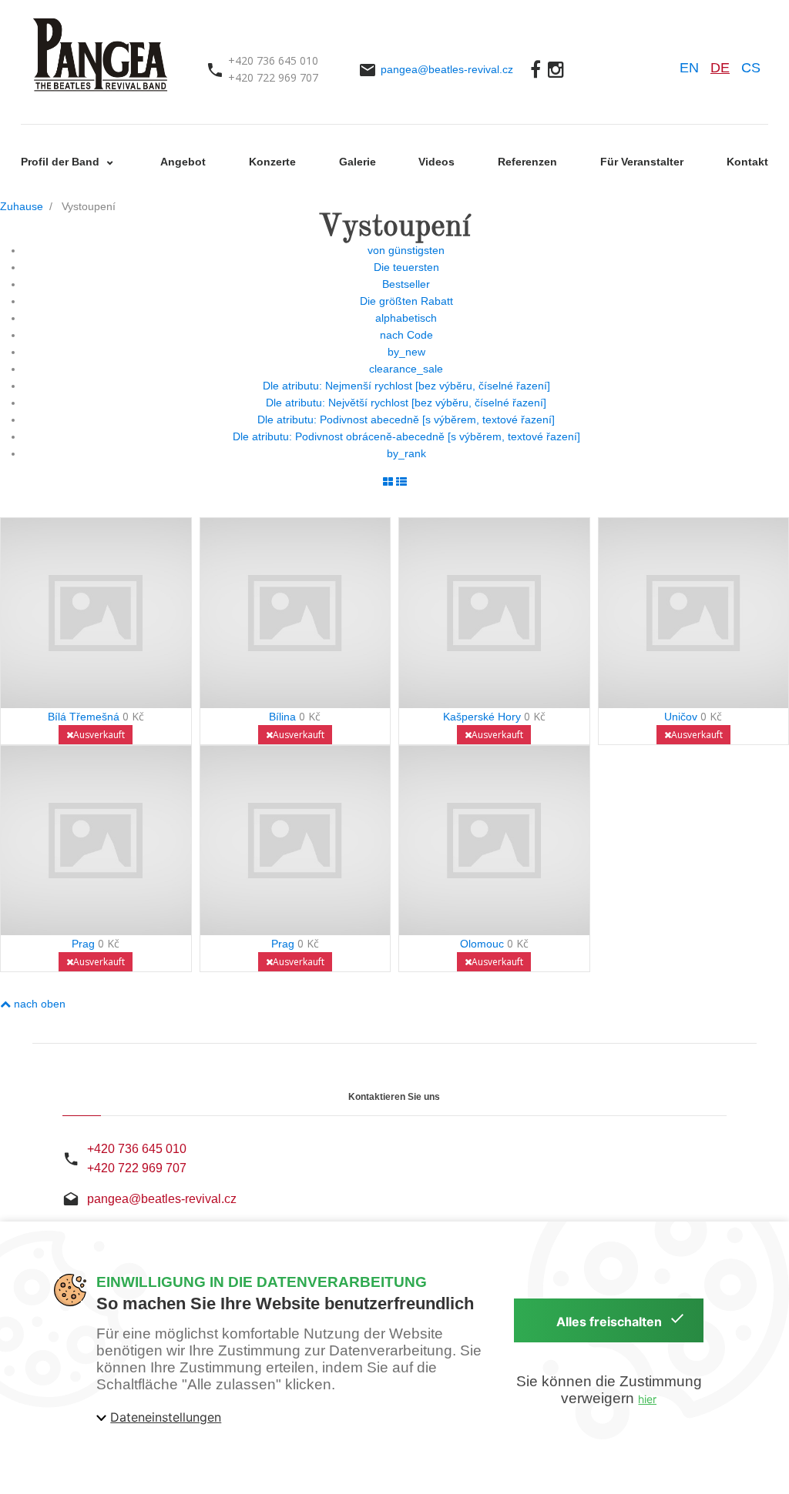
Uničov (680, 716)
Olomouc (482, 944)
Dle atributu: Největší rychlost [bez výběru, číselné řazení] (406, 402)
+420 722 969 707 (136, 1168)
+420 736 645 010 (136, 1148)
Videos (436, 161)
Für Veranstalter (641, 161)
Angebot (183, 161)
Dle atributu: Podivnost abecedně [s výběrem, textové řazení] (406, 419)
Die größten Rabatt (406, 301)
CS (750, 67)
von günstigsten (406, 250)
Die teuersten (406, 267)
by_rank (406, 453)
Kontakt (747, 161)
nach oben (38, 1004)
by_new (406, 352)
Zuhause (21, 206)
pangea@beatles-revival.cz (447, 69)
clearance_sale (406, 369)
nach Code (406, 335)
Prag (83, 944)
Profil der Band (61, 161)
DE (720, 67)
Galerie (357, 161)
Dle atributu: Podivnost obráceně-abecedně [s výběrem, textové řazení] (406, 436)
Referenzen (527, 161)
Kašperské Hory (482, 716)
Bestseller (406, 284)
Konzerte (272, 161)
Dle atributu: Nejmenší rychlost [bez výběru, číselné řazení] (406, 385)
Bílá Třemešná (83, 716)
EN (689, 67)
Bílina (282, 716)
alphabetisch (406, 318)
